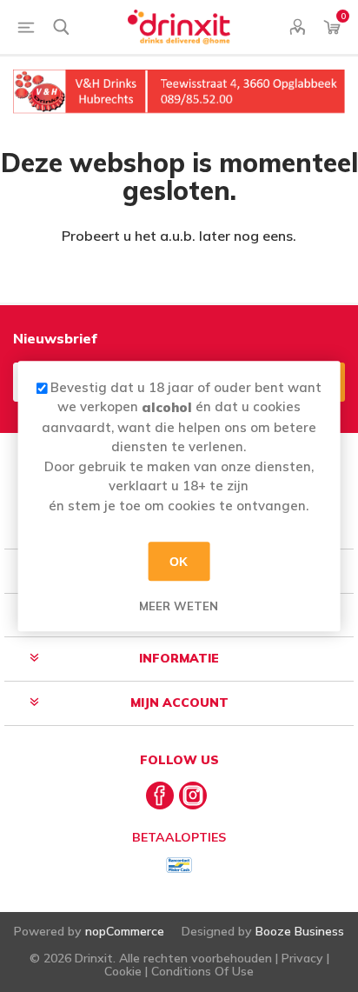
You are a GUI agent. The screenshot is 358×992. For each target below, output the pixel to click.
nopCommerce (124, 931)
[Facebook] (160, 795)
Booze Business (299, 931)
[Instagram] (193, 795)
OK (178, 562)
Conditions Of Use (202, 971)
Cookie (123, 971)
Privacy (302, 958)
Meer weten (178, 606)
